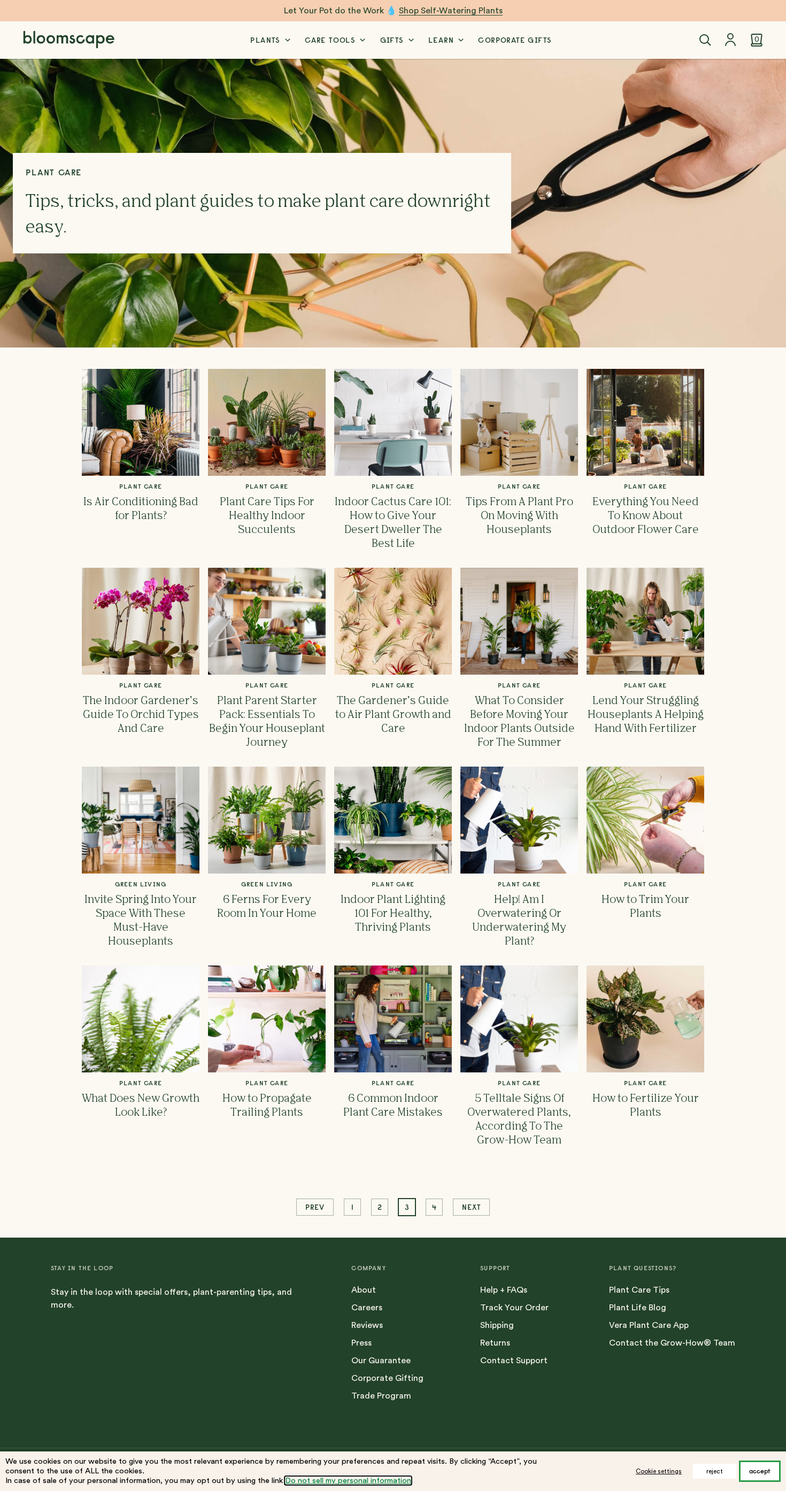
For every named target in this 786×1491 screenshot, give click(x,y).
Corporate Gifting (387, 1378)
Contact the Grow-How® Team (672, 1343)
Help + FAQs (503, 1290)
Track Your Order (514, 1307)
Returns (495, 1343)
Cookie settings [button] (659, 1471)
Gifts (392, 40)
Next (471, 1207)
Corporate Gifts (515, 40)
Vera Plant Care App (649, 1325)
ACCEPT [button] (759, 1471)
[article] (140, 460)
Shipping (497, 1325)
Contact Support (514, 1360)
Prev (315, 1207)
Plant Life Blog (637, 1307)
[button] (704, 40)
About (363, 1290)
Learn (441, 40)
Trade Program (381, 1396)
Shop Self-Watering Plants (451, 10)
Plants (265, 40)
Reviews (367, 1325)
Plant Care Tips (639, 1290)
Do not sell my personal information (348, 1481)
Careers (366, 1307)
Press (361, 1343)
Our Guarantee (381, 1360)
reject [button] (714, 1471)
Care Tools (330, 40)
